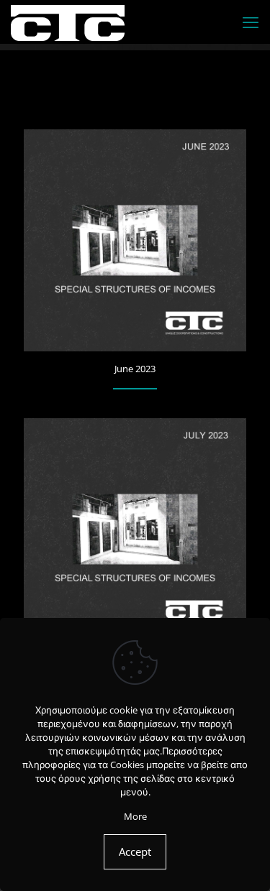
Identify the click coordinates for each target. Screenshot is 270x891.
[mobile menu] (250, 21)
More (135, 816)
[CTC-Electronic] (68, 22)
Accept (135, 851)
